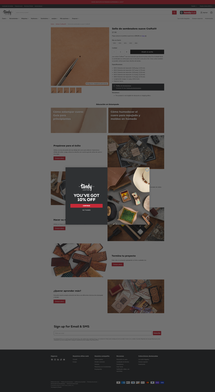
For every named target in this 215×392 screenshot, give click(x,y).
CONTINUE (86, 206)
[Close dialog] (147, 169)
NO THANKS (86, 210)
